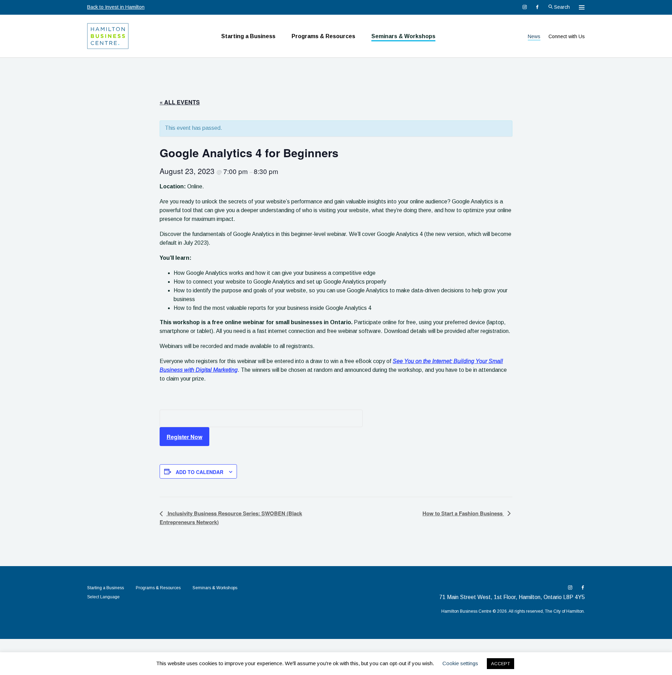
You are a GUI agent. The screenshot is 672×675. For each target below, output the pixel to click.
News (534, 36)
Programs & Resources (323, 36)
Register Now (184, 437)
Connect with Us (566, 36)
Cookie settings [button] (460, 663)
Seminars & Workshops (403, 36)
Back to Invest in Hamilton (116, 7)
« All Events (180, 102)
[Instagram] (525, 7)
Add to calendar (199, 471)
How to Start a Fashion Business (463, 513)
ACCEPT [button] (500, 663)
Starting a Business (248, 36)
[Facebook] (537, 7)
